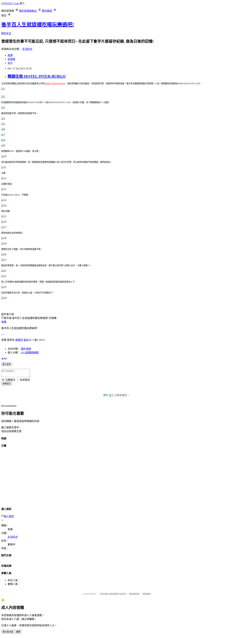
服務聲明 (146, 594)
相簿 (10, 55)
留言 (26, 340)
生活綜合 (27, 49)
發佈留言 (7, 383)
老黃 (3, 322)
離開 (18, 632)
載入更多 (7, 364)
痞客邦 (19, 340)
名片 (10, 63)
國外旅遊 (26, 348)
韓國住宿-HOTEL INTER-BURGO (37, 76)
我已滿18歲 (8, 632)
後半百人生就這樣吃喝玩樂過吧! (37, 24)
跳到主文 (6, 33)
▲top (4, 358)
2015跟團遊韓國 (30, 352)
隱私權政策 (134, 594)
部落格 (11, 59)
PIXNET (92, 594)
